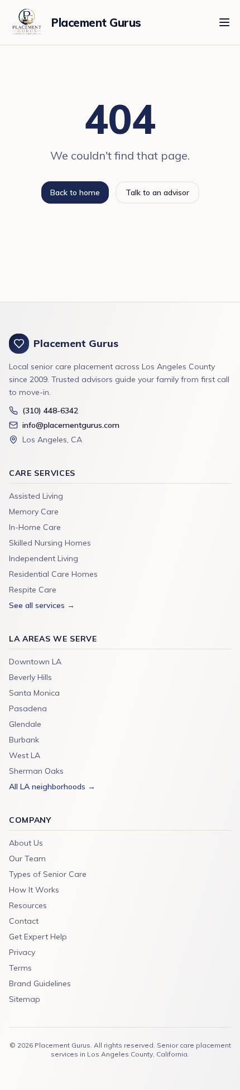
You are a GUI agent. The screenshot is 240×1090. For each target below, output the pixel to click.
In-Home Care (35, 527)
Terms (20, 968)
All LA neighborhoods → (52, 787)
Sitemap (24, 999)
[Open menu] (224, 22)
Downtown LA (35, 662)
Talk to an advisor (157, 192)
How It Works (34, 890)
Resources (28, 905)
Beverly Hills (30, 677)
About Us (26, 843)
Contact (24, 921)
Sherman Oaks (36, 771)
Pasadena (28, 708)
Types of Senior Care (48, 874)
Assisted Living (36, 496)
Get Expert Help (38, 937)
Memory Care (34, 512)
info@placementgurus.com (70, 425)
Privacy (22, 952)
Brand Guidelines (40, 983)
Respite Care (32, 590)
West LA (24, 755)
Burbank (24, 740)
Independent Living (43, 558)
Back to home (75, 192)
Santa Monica (34, 693)
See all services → (42, 605)
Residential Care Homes (53, 574)
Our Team (27, 858)
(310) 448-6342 (50, 411)
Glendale (25, 724)
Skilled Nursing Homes (50, 543)
